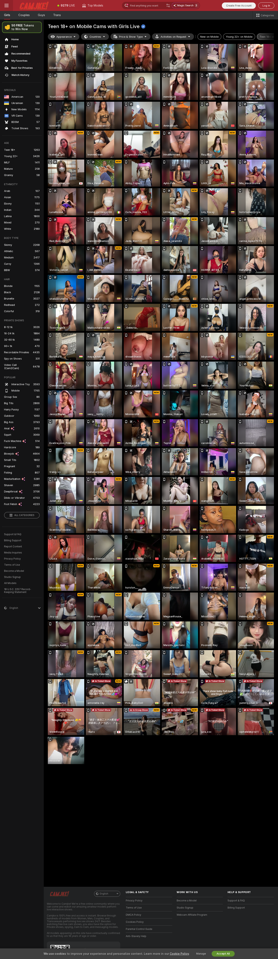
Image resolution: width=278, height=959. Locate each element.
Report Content (13, 546)
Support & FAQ (12, 534)
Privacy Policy (12, 558)
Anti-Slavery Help (136, 936)
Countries (95, 36)
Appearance (64, 36)
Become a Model (14, 571)
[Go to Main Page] (33, 5)
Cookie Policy (179, 953)
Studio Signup (12, 577)
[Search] (168, 5)
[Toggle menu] (6, 5)
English (104, 893)
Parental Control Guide (139, 929)
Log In (266, 5)
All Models (10, 583)
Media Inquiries (13, 552)
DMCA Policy (133, 914)
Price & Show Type (131, 36)
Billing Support (12, 540)
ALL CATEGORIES (24, 515)
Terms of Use (12, 564)
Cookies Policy (135, 922)
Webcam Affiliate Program (192, 914)
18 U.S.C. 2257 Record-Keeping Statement (17, 591)
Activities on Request (173, 36)
